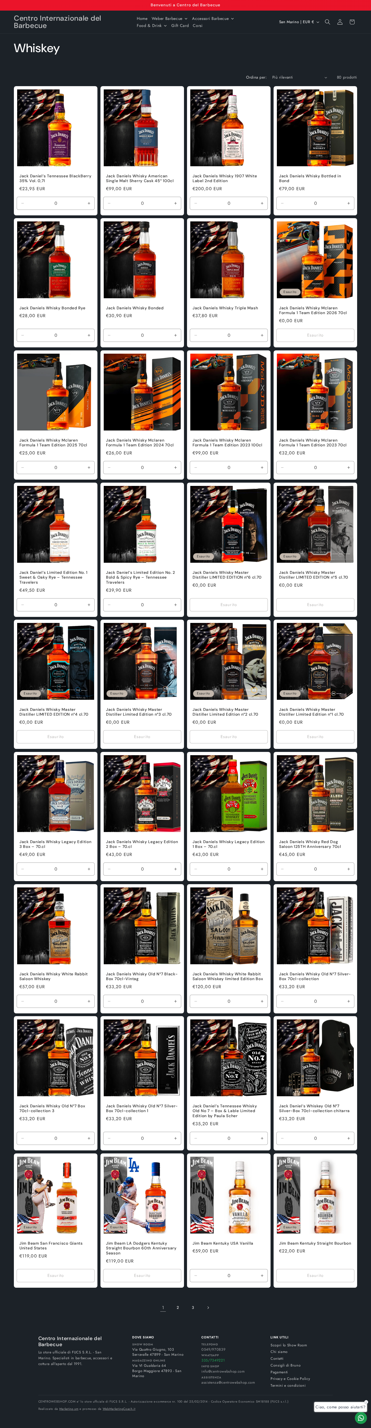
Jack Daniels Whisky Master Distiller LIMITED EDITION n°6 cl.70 (227, 575)
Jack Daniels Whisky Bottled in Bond (310, 178)
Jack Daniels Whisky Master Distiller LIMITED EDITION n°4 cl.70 (54, 712)
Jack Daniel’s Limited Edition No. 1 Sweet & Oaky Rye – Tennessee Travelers (53, 577)
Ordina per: (256, 77)
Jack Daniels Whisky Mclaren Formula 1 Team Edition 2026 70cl (313, 311)
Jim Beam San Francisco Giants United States (51, 1246)
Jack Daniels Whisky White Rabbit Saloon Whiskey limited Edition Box (228, 976)
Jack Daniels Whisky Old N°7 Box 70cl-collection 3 (52, 1109)
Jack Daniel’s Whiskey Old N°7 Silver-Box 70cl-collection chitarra (314, 1109)
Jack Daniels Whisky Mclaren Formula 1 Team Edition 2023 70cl (313, 443)
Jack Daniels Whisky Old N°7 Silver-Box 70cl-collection (315, 976)
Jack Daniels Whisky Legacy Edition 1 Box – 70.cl (228, 844)
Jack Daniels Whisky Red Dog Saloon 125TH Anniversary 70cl (310, 844)
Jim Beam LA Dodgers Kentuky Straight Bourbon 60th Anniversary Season (141, 1248)
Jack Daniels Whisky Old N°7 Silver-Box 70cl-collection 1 (142, 1109)
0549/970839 (213, 1349)
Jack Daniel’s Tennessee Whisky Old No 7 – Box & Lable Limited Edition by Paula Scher (225, 1111)
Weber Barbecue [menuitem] (167, 18)
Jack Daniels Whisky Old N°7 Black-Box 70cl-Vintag (142, 976)
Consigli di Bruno (286, 1365)
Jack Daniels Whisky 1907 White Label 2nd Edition (225, 178)
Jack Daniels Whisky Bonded (135, 308)
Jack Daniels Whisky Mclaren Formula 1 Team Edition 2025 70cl (53, 443)
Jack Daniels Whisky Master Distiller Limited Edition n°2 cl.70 (225, 712)
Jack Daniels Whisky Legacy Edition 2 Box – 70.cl (142, 844)
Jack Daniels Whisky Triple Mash (225, 308)
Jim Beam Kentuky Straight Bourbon (315, 1243)
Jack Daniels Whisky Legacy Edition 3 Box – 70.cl (55, 844)
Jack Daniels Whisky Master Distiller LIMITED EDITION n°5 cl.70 (313, 575)
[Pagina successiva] (208, 1308)
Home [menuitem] (142, 18)
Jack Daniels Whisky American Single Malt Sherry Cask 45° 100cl (140, 178)
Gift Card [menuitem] (180, 25)
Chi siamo (279, 1351)
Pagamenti (279, 1372)
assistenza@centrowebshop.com (228, 1382)
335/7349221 (213, 1360)
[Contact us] (361, 1418)
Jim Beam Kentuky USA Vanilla (223, 1243)
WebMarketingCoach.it (119, 1409)
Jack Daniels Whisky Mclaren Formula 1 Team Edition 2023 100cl (227, 443)
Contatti (277, 1358)
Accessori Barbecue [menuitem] (210, 18)
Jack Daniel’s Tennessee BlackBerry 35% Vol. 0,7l (55, 178)
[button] (328, 22)
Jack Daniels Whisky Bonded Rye (52, 308)
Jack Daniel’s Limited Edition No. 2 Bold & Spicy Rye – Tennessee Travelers (140, 577)
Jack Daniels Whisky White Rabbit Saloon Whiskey (53, 976)
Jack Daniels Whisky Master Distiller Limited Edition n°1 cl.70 (311, 712)
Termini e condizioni (288, 1385)
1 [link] (163, 1307)
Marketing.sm (68, 1409)
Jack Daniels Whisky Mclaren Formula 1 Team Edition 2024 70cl (140, 443)
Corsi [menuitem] (197, 25)
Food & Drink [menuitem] (149, 25)
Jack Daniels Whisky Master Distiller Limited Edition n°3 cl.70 (139, 712)
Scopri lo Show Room (289, 1345)
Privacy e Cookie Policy (290, 1378)
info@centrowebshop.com (223, 1371)
